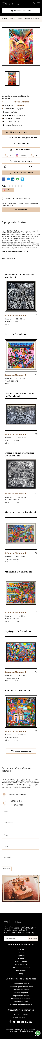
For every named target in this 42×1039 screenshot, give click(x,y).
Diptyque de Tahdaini (18, 631)
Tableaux (20, 105)
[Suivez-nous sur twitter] (22, 179)
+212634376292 (17, 805)
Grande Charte (26, 1031)
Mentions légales (21, 1002)
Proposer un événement (21, 999)
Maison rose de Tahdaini (20, 513)
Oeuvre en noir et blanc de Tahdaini (19, 454)
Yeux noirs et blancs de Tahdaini (19, 276)
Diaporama (21, 955)
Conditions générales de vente (21, 987)
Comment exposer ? (21, 993)
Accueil (4, 18)
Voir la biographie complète (14, 251)
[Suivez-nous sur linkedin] (13, 179)
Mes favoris (21, 970)
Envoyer (6, 869)
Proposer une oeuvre (21, 996)
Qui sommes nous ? (21, 984)
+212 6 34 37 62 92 (21, 1018)
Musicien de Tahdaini (18, 572)
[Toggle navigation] (38, 3)
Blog (21, 974)
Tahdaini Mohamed (21, 102)
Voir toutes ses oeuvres (21, 751)
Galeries (21, 958)
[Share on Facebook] (4, 179)
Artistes (21, 949)
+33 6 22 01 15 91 (21, 1015)
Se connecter (21, 210)
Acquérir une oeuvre (21, 990)
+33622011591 (16, 801)
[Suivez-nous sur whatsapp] (18, 179)
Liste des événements (21, 967)
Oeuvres (12, 18)
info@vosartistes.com (18, 794)
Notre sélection (21, 961)
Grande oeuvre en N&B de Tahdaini (19, 395)
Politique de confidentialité (21, 1005)
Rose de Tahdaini (16, 334)
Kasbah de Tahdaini (17, 691)
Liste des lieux (21, 964)
